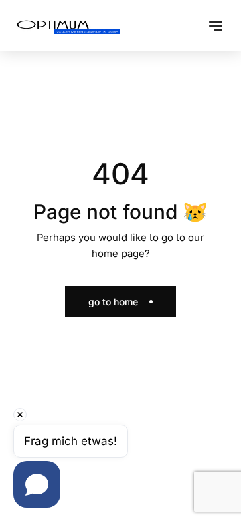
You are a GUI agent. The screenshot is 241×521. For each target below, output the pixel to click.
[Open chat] (36, 484)
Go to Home (113, 301)
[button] (216, 25)
